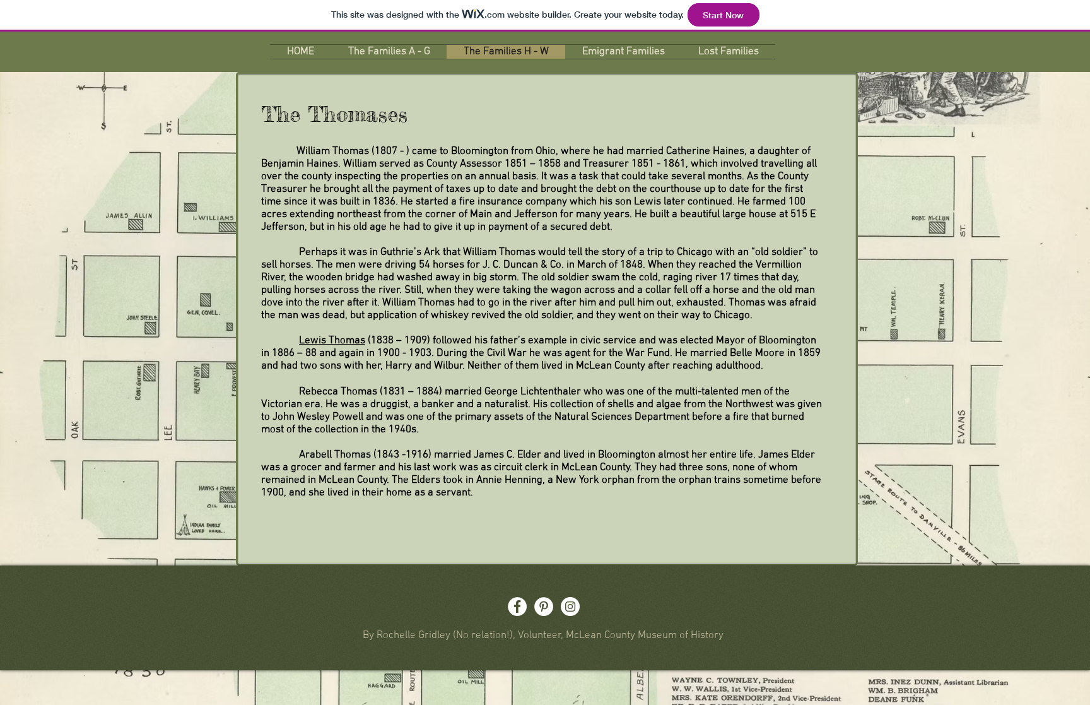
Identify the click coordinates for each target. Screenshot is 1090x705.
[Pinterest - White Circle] (543, 606)
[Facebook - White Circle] (517, 606)
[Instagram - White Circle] (570, 606)
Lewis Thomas (332, 341)
